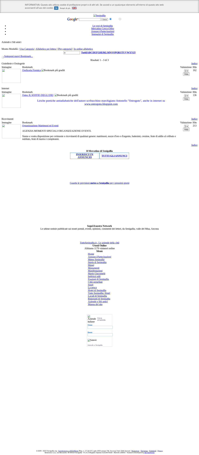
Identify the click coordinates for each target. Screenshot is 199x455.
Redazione (135, 451)
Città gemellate (95, 282)
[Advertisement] (99, 39)
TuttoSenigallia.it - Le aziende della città (99, 242)
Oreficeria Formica (31, 70)
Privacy (160, 451)
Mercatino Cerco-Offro (102, 28)
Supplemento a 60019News (68, 451)
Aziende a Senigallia (95, 345)
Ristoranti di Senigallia (99, 298)
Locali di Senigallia (97, 296)
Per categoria (65, 49)
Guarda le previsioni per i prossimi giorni (99, 183)
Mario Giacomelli (96, 273)
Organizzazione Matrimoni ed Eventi (40, 125)
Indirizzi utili (94, 276)
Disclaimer (144, 451)
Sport (90, 284)
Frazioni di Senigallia (98, 279)
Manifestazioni (95, 270)
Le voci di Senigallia (103, 25)
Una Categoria (27, 49)
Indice (194, 63)
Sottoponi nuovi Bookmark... (18, 56)
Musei (91, 265)
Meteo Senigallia (96, 259)
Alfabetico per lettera (46, 49)
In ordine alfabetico (83, 49)
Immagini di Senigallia (103, 34)
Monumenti (93, 268)
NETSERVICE (149, 452)
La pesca (92, 287)
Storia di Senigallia (97, 262)
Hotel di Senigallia (97, 290)
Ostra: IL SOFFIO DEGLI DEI (37, 95)
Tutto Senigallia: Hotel (99, 293)
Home (91, 254)
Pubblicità (152, 451)
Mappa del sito (95, 304)
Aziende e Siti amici (98, 301)
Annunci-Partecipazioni (102, 31)
